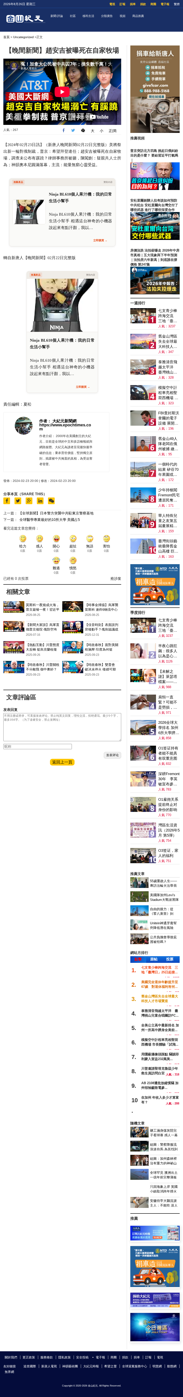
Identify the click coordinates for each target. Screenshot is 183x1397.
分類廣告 (107, 16)
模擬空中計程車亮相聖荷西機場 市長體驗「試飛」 (168, 393)
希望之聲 (110, 1366)
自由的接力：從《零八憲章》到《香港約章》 (161, 913)
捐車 (133, 4)
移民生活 (88, 16)
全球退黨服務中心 (134, 1366)
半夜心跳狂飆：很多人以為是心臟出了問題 (167, 651)
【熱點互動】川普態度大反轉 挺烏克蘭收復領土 (42, 649)
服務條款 (46, 1357)
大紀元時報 (91, 1366)
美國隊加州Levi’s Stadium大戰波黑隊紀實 (164, 899)
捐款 (143, 4)
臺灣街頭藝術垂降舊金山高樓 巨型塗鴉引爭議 (168, 546)
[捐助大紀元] (155, 1306)
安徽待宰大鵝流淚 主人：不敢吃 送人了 (164, 1205)
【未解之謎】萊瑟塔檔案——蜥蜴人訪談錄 (167, 676)
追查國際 (29, 1366)
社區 (73, 16)
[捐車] (155, 604)
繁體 (177, 4)
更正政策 (29, 1357)
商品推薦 (138, 16)
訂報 (122, 4)
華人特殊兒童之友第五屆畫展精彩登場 (167, 521)
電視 (112, 4)
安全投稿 (82, 1357)
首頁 (6, 37)
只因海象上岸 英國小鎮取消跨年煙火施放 (164, 1191)
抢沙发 (115, 578)
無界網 (9, 1372)
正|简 (113, 131)
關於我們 (11, 1357)
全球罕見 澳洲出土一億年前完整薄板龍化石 (164, 1177)
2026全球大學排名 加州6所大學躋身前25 (168, 727)
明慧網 (157, 1366)
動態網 (172, 1366)
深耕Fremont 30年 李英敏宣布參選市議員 (169, 779)
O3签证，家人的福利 (168, 853)
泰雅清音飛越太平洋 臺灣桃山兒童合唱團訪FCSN (167, 367)
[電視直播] (155, 1340)
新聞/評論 (56, 16)
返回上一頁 (62, 762)
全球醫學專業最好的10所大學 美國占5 (49, 520)
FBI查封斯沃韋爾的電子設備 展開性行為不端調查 (168, 418)
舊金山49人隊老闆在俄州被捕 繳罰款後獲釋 (168, 444)
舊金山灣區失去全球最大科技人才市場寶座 (167, 341)
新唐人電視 (49, 1366)
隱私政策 (64, 1357)
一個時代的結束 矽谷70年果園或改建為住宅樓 (168, 469)
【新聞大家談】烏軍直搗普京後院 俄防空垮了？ (42, 629)
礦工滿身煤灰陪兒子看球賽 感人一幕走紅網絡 (164, 1135)
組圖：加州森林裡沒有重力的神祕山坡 (163, 1163)
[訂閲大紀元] (155, 1239)
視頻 (122, 16)
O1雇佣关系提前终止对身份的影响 (168, 804)
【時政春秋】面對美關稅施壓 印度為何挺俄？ (101, 649)
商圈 (153, 4)
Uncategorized (23, 37)
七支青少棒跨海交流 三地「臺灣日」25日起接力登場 (167, 316)
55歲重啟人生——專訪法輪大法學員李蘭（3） (163, 885)
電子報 (165, 4)
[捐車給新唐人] (155, 132)
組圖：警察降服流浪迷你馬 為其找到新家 (164, 1149)
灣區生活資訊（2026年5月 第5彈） (169, 830)
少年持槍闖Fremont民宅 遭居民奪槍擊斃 (169, 495)
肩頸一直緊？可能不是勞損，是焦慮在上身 (167, 702)
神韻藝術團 (70, 1366)
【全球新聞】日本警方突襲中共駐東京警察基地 (56, 513)
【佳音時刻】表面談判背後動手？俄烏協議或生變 (101, 629)
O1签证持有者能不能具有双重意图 (168, 753)
